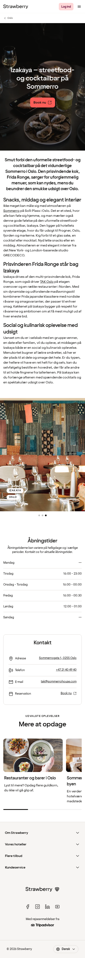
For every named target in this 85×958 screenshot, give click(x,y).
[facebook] (27, 906)
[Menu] (79, 6)
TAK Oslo (47, 281)
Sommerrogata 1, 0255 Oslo (58, 658)
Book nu (66, 693)
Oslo (8, 18)
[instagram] (37, 906)
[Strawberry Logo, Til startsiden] (15, 7)
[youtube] (57, 906)
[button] (39, 515)
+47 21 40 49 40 (66, 670)
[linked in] (47, 906)
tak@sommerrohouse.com (59, 681)
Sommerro (11, 211)
